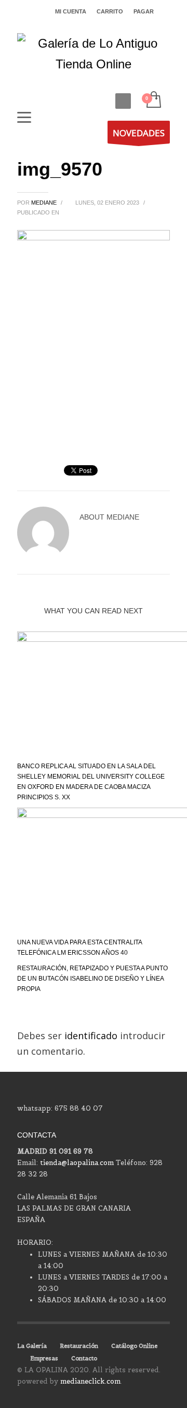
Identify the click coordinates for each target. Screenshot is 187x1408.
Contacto (84, 1358)
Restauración (79, 1345)
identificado (92, 1035)
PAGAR (143, 11)
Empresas (44, 1358)
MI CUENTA (70, 11)
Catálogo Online (134, 1345)
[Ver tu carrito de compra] (153, 100)
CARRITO (110, 11)
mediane (44, 202)
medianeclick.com (90, 1381)
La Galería (32, 1345)
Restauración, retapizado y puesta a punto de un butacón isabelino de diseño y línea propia (92, 979)
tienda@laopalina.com (77, 1162)
